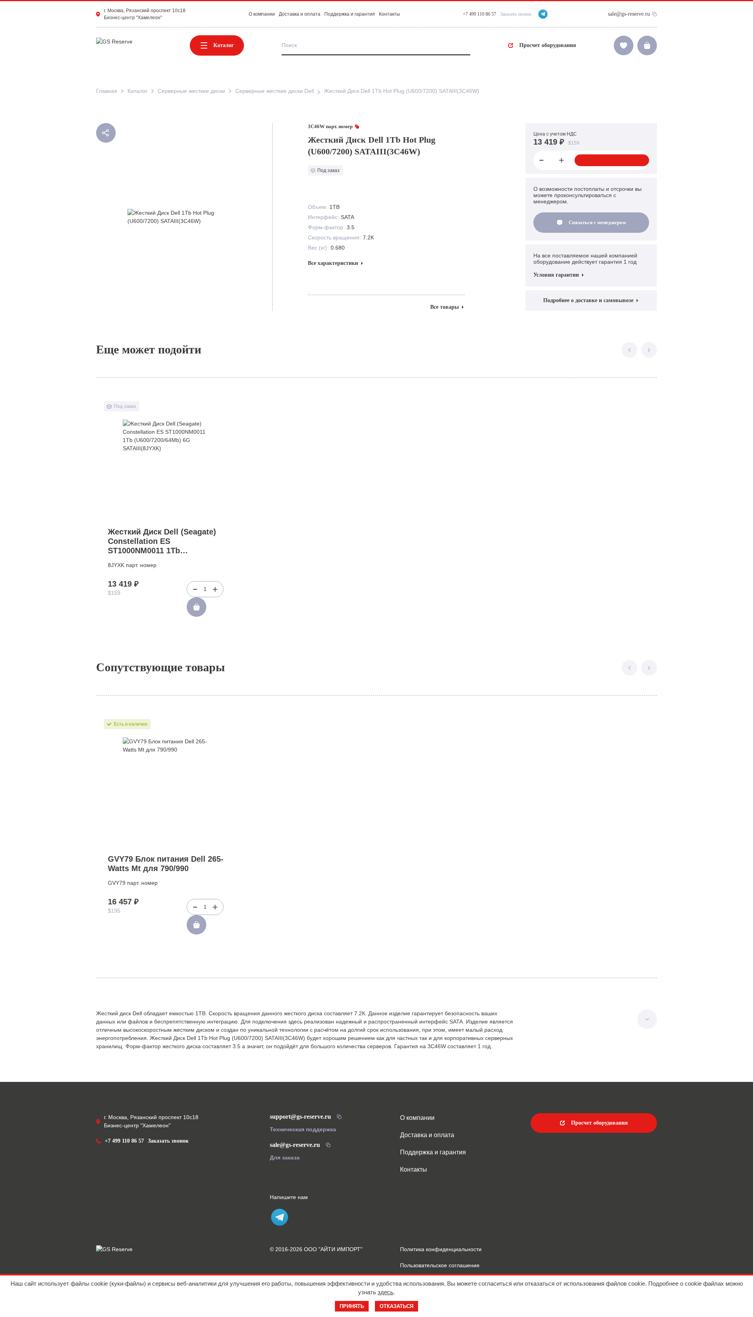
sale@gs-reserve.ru (629, 14)
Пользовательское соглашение (440, 1265)
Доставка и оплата (299, 14)
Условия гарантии (556, 275)
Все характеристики (333, 263)
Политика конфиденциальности (441, 1249)
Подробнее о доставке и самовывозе (588, 300)
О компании (262, 14)
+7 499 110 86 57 (124, 1141)
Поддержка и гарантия (349, 14)
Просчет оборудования (547, 45)
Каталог (223, 45)
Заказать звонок (515, 14)
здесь (385, 1292)
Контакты (389, 14)
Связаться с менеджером (597, 222)
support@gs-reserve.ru (300, 1116)
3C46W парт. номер (330, 126)
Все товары (444, 307)
